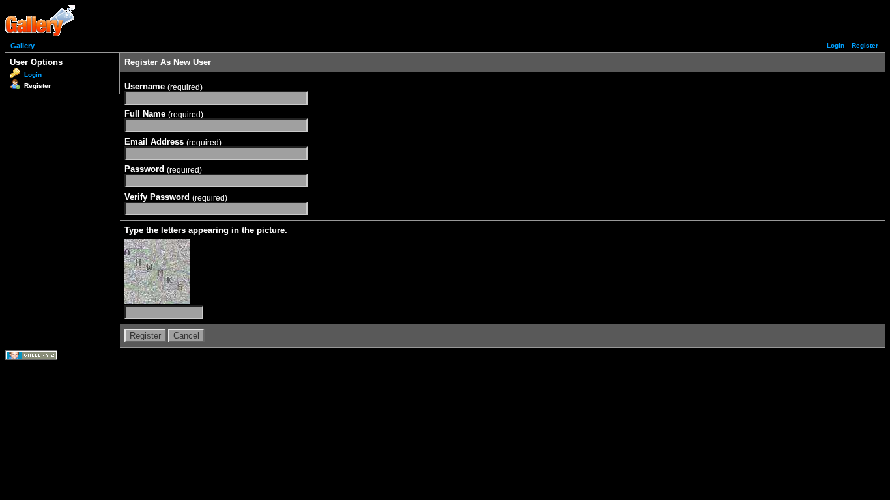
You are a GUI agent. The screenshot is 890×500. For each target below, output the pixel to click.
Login (835, 45)
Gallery (22, 45)
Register (865, 45)
